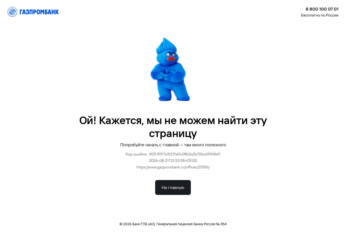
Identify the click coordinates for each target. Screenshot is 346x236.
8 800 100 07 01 (322, 9)
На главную (173, 187)
